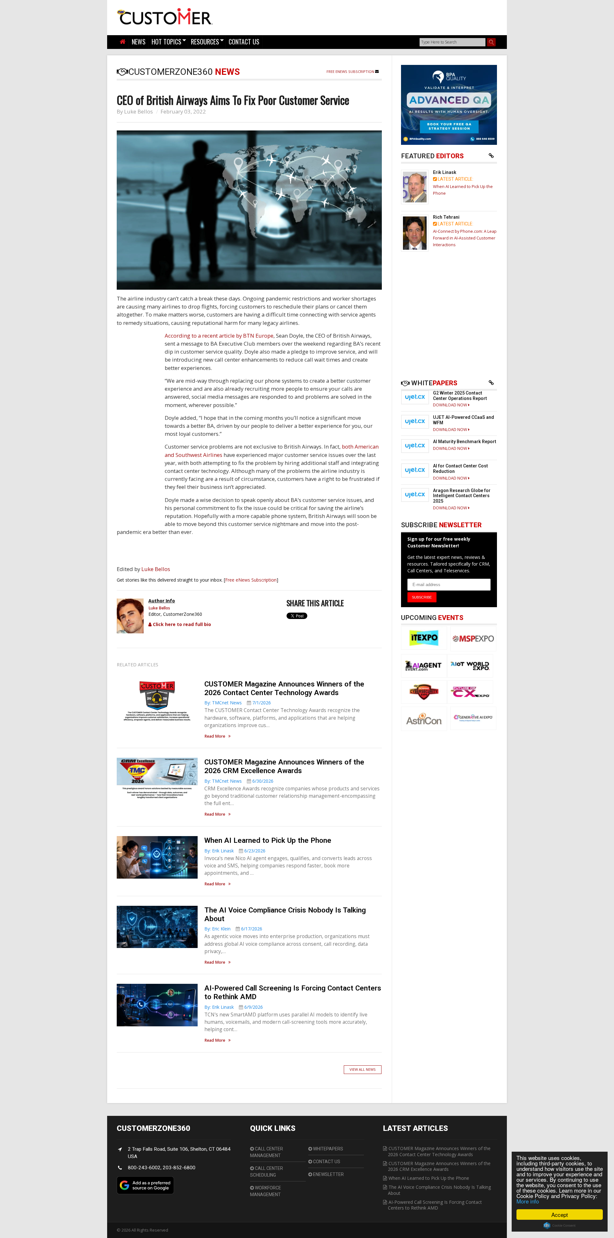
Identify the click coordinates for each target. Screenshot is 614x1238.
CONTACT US (244, 41)
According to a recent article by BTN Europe (219, 335)
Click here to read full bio (181, 624)
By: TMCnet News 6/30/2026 (238, 781)
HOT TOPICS (166, 41)
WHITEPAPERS (327, 1148)
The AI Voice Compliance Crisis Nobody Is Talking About (439, 1190)
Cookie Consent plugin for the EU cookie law (560, 1225)
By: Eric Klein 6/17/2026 (233, 929)
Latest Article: (455, 179)
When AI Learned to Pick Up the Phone (267, 840)
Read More (214, 736)
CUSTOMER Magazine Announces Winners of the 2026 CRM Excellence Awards (284, 766)
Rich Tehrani (446, 217)
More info (527, 1201)
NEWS (139, 41)
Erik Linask (444, 172)
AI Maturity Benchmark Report (464, 441)
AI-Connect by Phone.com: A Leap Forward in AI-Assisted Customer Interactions (465, 238)
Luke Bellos (138, 111)
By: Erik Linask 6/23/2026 (234, 851)
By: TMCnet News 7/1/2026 (237, 703)
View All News (363, 1069)
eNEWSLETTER (328, 1174)
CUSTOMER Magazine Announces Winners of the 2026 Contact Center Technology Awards (284, 688)
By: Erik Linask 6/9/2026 (233, 1007)
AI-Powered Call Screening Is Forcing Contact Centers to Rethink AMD (435, 1205)
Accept (559, 1214)
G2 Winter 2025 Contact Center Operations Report (460, 395)
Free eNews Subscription (351, 71)
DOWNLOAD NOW (450, 405)
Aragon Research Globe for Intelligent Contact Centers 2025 (462, 496)
